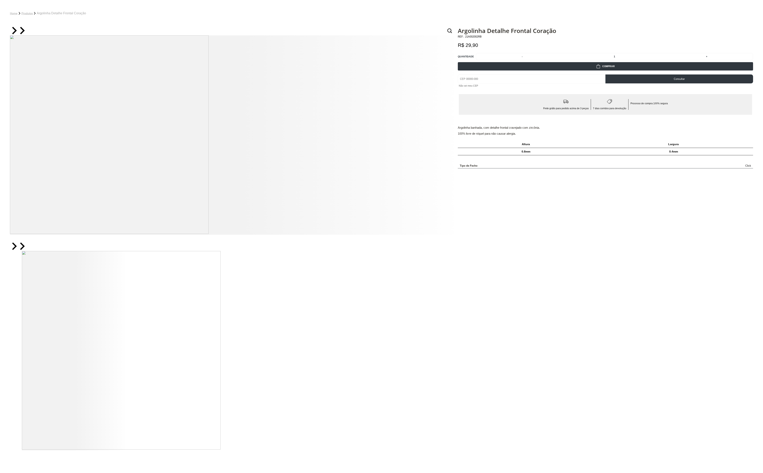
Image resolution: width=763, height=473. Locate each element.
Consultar (679, 78)
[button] (73, 350)
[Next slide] (22, 31)
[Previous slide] (14, 31)
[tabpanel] (232, 135)
